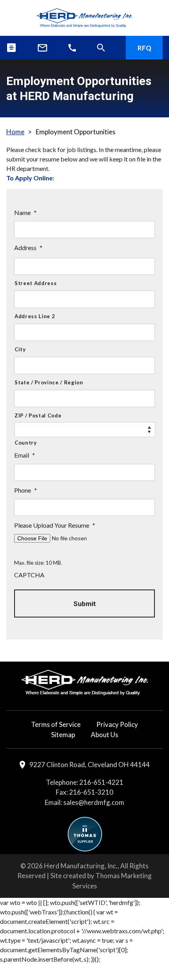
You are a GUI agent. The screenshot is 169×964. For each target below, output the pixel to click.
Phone (25, 490)
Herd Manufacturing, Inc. (81, 866)
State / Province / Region (49, 382)
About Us (104, 734)
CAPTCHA (29, 574)
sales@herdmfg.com (93, 802)
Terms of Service (56, 724)
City (20, 349)
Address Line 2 (35, 316)
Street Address (36, 283)
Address (28, 247)
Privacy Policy (117, 724)
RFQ (144, 48)
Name (25, 212)
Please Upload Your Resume (54, 525)
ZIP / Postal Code (38, 415)
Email (24, 455)
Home (15, 132)
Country (26, 442)
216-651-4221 (101, 782)
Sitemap (63, 734)
